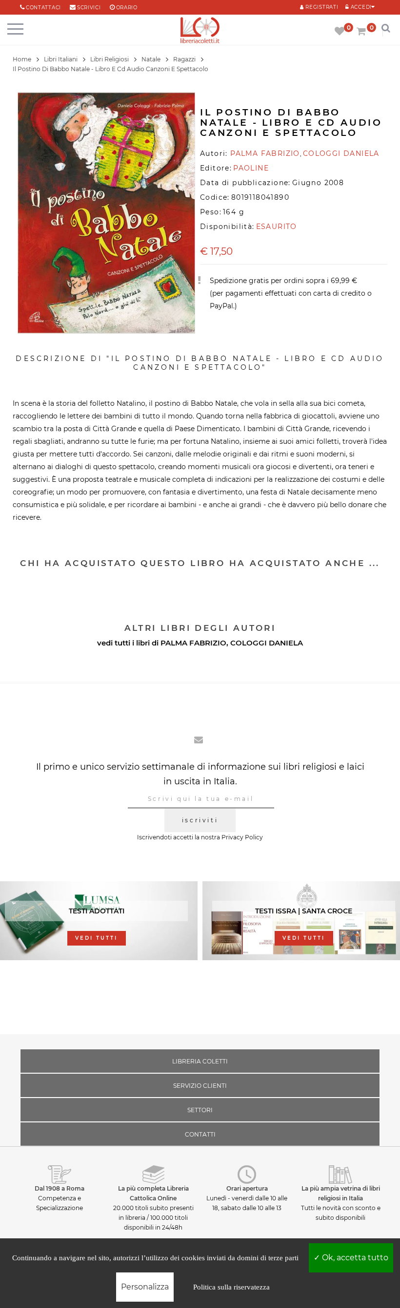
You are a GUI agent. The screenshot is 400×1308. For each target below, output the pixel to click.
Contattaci (43, 7)
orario (127, 7)
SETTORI (200, 1110)
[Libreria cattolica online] (200, 31)
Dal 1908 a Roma (59, 1188)
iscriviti (200, 820)
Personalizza (145, 1286)
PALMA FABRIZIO (193, 642)
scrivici (89, 7)
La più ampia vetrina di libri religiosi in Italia (340, 1193)
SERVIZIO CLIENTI (200, 1085)
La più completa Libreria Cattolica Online (153, 1193)
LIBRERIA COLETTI (200, 1061)
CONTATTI (200, 1134)
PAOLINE (251, 168)
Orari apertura (247, 1188)
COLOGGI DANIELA (266, 642)
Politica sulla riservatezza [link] (231, 1287)
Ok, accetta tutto (354, 1257)
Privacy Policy (242, 837)
